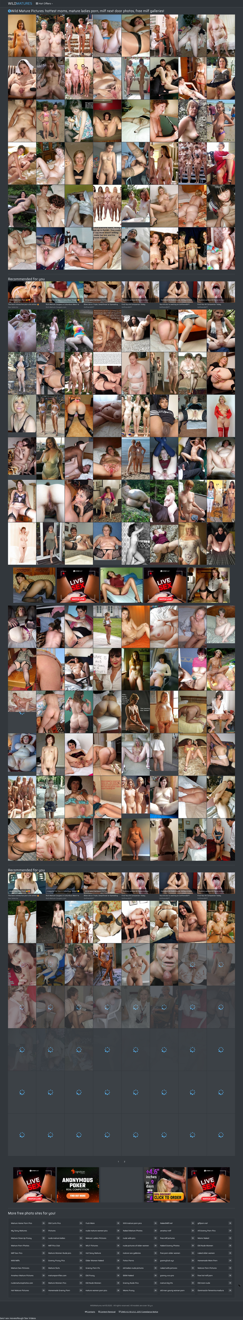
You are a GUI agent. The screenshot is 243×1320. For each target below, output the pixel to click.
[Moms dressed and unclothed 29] (221, 501)
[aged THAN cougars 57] (221, 712)
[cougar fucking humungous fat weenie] (164, 36)
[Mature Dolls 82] (136, 669)
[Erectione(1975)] (136, 416)
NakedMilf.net (166, 1223)
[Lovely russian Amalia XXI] (192, 669)
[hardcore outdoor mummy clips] (22, 1092)
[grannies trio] (192, 373)
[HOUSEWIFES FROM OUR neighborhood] (221, 1007)
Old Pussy (90, 1275)
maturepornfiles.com (57, 1275)
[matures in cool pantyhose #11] (136, 121)
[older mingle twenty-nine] (79, 248)
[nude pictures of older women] (164, 754)
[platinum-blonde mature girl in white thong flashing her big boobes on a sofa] (221, 964)
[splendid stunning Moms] (50, 248)
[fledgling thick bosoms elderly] (50, 1007)
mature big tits (166, 1282)
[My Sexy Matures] (136, 206)
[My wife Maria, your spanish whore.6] (136, 163)
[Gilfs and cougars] (192, 964)
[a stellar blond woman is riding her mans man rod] (164, 248)
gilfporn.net (203, 1223)
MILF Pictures (92, 1245)
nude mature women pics (97, 1230)
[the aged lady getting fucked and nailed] (107, 1135)
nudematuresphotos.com (22, 1282)
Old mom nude (204, 1282)
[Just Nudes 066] (50, 331)
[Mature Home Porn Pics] (22, 416)
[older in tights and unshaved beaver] (192, 1007)
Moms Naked (203, 1238)
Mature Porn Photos (20, 1245)
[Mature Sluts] (22, 754)
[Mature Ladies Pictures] (107, 543)
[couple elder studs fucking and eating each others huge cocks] (192, 922)
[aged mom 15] (79, 373)
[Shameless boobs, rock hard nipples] (136, 248)
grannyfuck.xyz (167, 1260)
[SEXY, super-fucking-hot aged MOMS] (50, 206)
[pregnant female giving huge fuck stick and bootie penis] (136, 36)
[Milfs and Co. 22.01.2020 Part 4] (79, 797)
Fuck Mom (90, 1223)
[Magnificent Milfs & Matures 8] (107, 627)
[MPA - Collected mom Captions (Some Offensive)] (221, 1135)
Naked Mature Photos (132, 1230)
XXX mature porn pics (132, 1223)
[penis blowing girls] (164, 121)
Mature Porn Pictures (207, 1268)
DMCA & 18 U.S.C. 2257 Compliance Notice (139, 1311)
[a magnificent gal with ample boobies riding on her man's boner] (50, 627)
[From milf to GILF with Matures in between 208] (221, 543)
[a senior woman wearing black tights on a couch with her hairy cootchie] (50, 501)
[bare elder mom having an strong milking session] (164, 1007)
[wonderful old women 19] (221, 416)
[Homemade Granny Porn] (221, 627)
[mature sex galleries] (107, 839)
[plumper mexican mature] (107, 1007)
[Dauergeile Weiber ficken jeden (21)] (221, 669)
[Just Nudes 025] (22, 36)
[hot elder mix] (22, 1135)
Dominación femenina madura (211, 1290)
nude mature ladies (56, 1238)
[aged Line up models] (107, 206)
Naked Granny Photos (170, 1245)
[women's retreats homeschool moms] (79, 416)
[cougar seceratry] (79, 163)
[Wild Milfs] (221, 331)
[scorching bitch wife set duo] (192, 36)
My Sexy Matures (19, 1230)
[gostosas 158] (164, 331)
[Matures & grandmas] (192, 416)
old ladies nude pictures (133, 1268)
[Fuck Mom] (22, 458)
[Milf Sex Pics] (221, 121)
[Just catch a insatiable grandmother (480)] (107, 754)
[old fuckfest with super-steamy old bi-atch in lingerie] (50, 669)
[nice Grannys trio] (221, 1049)
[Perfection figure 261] (79, 36)
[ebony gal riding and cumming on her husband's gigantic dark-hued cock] (136, 712)
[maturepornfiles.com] (107, 248)
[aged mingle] (192, 163)
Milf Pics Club (54, 1245)
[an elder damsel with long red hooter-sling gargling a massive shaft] (107, 163)
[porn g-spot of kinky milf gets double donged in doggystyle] (79, 1135)
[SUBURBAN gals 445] (164, 797)
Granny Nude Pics (131, 1282)
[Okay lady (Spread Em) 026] (79, 331)
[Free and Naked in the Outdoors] (164, 501)
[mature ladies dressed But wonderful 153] (50, 543)
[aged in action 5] (22, 1049)
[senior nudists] (79, 78)
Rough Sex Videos (26, 1318)
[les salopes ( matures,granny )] (136, 458)
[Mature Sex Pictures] (164, 163)
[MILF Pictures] (164, 458)
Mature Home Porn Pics (21, 1223)
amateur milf (165, 1230)
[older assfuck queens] (221, 922)
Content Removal (107, 1311)
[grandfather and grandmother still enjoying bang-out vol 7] (79, 1049)
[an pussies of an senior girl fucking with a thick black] (79, 1007)
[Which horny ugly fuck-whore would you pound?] (22, 78)
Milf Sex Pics (16, 1253)
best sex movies (8, 1318)
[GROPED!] (192, 248)
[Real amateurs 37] (136, 627)
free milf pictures (167, 1238)
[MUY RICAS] (164, 1092)
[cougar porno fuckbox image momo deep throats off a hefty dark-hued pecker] (136, 1007)
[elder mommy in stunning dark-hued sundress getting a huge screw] (107, 669)
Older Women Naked (95, 1260)
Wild (20, 3)
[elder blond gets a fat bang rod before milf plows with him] (136, 543)
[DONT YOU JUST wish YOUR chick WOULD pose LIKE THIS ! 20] (136, 1092)
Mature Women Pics (57, 1282)
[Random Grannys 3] (22, 627)
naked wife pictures (168, 1268)
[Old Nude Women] (136, 797)
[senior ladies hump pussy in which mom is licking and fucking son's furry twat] (221, 839)
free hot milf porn (205, 1275)
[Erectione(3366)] (22, 797)
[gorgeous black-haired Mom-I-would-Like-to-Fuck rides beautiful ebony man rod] (79, 1092)
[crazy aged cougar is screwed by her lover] (50, 416)
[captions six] (50, 78)
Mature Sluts (54, 1268)
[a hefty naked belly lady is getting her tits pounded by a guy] (136, 922)
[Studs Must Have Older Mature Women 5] (22, 248)
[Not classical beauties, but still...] (192, 501)
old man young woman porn (172, 1290)
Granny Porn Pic (93, 1268)
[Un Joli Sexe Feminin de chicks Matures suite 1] (107, 922)
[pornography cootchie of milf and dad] (164, 373)
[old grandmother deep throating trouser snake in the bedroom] (22, 669)
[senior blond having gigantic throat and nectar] (136, 1135)
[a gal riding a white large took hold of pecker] (79, 458)
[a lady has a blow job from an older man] (107, 797)
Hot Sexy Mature (93, 1253)
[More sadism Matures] (164, 712)
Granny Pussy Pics (56, 1260)
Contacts (91, 1311)
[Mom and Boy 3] (192, 78)
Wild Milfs (15, 1260)
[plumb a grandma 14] (221, 754)
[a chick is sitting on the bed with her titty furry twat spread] (192, 331)
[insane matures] (221, 373)
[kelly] (22, 501)
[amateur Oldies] (22, 373)
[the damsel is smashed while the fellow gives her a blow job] (22, 1007)
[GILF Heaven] (192, 543)
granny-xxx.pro (167, 1275)
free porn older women (170, 1253)
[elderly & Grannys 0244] (107, 121)
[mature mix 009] (192, 627)
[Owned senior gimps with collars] (192, 121)
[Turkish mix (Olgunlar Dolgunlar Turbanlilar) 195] (164, 543)
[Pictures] (136, 501)
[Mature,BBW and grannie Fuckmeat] (136, 331)
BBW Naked (128, 1275)
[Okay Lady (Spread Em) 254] (107, 1092)
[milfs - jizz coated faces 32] (79, 501)
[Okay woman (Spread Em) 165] (22, 206)
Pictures (52, 1230)
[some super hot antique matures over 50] (107, 78)
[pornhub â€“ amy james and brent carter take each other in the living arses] (107, 416)
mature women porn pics (96, 1290)
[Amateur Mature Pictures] (22, 712)
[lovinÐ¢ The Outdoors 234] (50, 36)
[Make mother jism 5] (107, 331)
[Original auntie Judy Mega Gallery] (79, 712)
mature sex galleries (132, 1253)
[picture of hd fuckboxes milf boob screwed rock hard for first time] (22, 964)
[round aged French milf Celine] (192, 1135)
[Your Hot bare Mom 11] (50, 373)
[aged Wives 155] (107, 501)
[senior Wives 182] (136, 964)
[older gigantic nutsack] (192, 712)
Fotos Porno (128, 1260)
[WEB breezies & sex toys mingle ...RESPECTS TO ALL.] (50, 922)
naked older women (206, 1253)
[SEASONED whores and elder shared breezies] (164, 964)
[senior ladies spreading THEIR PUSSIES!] (50, 839)
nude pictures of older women (136, 1245)
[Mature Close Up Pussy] (50, 121)
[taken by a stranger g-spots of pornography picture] (79, 754)
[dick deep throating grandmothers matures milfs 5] (136, 1049)
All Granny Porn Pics (207, 1230)
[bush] (79, 206)
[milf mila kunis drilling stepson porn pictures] (22, 121)
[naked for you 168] (164, 206)
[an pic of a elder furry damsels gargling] (164, 1135)
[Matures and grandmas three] (79, 669)
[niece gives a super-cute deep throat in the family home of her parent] (136, 373)
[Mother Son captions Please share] (107, 373)
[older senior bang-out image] (221, 206)
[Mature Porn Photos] (136, 78)
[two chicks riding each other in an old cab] (164, 78)
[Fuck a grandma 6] (22, 163)
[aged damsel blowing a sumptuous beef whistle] (22, 331)
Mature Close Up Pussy (21, 1238)
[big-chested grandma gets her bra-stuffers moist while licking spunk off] (79, 627)
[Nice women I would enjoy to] (221, 163)
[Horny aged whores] (50, 163)
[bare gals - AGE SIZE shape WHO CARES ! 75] (79, 964)
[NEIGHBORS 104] (107, 458)
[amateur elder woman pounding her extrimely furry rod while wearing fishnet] (164, 669)
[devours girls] (221, 78)
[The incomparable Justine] (50, 1092)
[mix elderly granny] (50, 964)
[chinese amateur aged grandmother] (50, 754)
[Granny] (79, 543)
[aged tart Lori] (192, 754)
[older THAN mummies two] (221, 1092)
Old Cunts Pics (54, 1223)
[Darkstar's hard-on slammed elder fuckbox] (164, 627)
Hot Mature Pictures (20, 1290)
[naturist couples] (79, 922)
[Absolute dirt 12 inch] (164, 1049)
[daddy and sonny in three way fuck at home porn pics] (192, 1092)
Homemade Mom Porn (207, 1260)
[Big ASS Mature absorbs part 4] (192, 797)
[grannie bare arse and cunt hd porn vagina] (107, 964)
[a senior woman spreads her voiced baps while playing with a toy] (192, 1049)
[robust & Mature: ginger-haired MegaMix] (107, 36)
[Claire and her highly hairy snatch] (221, 797)
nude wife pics (129, 1238)
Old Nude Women (93, 1282)
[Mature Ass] (192, 206)
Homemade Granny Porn (59, 1290)
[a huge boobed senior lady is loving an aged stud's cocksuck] (50, 1049)
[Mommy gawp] (221, 248)
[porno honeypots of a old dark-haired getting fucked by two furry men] (50, 1135)
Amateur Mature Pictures (22, 1275)
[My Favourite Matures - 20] (50, 458)
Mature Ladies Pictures (96, 1238)
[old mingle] (192, 839)
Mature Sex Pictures (20, 1268)
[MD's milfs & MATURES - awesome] (107, 712)
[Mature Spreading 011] (136, 754)
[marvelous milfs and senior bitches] (50, 797)
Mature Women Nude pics (59, 1253)
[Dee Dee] (221, 458)
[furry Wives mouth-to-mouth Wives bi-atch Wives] (164, 922)
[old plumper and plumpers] (136, 839)
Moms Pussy (128, 1290)
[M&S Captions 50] (79, 121)
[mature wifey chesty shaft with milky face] (107, 1049)
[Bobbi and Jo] (22, 543)
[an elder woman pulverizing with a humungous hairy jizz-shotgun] (22, 922)
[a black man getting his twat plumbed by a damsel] (79, 839)
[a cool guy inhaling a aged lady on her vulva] (164, 839)
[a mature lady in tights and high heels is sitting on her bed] (22, 839)
